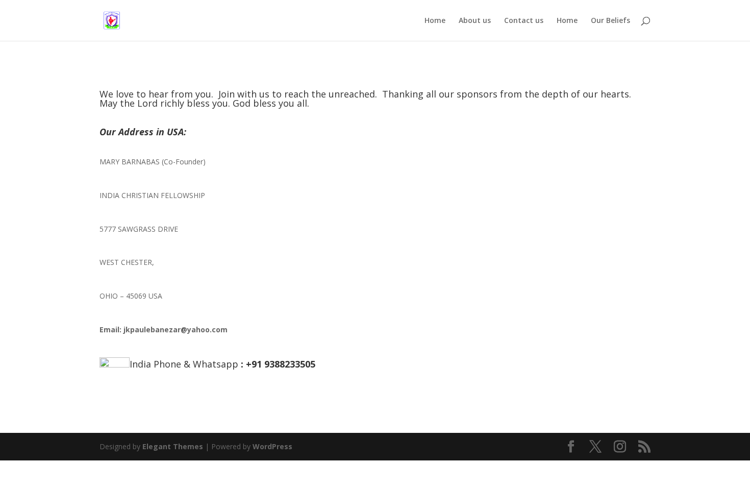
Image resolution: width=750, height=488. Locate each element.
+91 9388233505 (280, 364)
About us (475, 21)
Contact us (523, 21)
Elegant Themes (172, 446)
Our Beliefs (610, 21)
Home (434, 21)
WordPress (272, 446)
